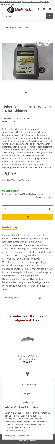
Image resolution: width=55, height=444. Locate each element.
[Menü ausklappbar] (3, 7)
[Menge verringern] (5, 209)
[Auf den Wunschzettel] (47, 43)
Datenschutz (23, 435)
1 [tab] (26, 92)
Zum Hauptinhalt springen (13, 1)
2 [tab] (29, 92)
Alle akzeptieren (28, 384)
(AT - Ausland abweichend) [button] (32, 194)
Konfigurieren (28, 394)
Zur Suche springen (35, 1)
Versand (25, 180)
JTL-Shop (32, 440)
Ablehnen (28, 402)
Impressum (10, 435)
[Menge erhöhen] (49, 209)
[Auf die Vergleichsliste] (39, 43)
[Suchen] (49, 16)
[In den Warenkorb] (4, 35)
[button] (38, 9)
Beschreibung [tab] (9, 227)
